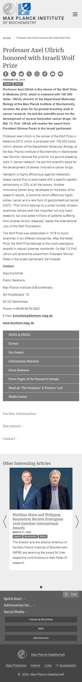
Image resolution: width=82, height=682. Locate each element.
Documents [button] (12, 426)
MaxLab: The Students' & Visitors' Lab (36, 388)
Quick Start (13, 599)
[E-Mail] (52, 74)
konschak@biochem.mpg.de (33, 316)
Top (74, 594)
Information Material (24, 361)
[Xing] (45, 74)
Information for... (18, 605)
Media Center (18, 397)
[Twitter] (29, 74)
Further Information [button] (20, 414)
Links (48, 665)
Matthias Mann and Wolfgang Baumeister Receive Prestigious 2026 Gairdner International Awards (38, 521)
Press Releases (19, 370)
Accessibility (67, 665)
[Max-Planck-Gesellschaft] (24, 654)
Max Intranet (41, 637)
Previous (5, 522)
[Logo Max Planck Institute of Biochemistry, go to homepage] (34, 13)
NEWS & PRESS (19, 335)
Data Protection (16, 665)
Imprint (35, 665)
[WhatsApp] (37, 74)
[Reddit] (21, 74)
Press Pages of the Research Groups (34, 379)
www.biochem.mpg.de (18, 323)
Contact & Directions (41, 619)
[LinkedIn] (13, 74)
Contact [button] (9, 439)
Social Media (14, 612)
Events (13, 343)
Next (77, 522)
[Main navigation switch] (75, 14)
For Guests (16, 352)
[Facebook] (6, 74)
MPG (41, 628)
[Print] (60, 74)
